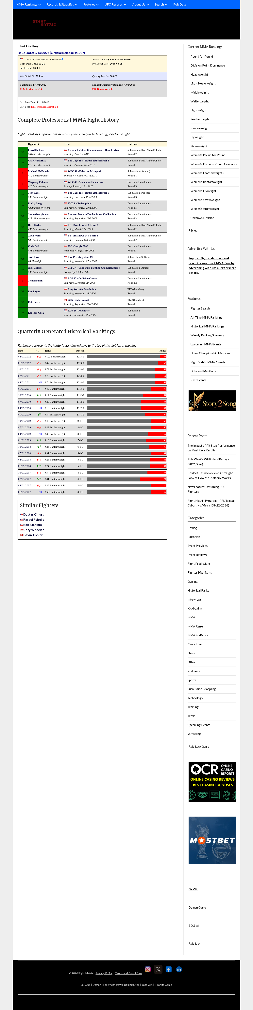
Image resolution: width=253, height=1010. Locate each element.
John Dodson (35, 280)
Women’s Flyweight (203, 191)
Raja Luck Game (199, 746)
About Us (138, 4)
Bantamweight (200, 128)
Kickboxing (195, 608)
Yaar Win (147, 984)
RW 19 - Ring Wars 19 (80, 257)
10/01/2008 (24, 446)
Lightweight (199, 110)
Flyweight (197, 137)
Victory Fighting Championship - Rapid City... (93, 149)
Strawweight (199, 146)
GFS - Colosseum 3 (78, 299)
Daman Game (197, 907)
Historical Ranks (198, 590)
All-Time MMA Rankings (206, 317)
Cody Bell (33, 246)
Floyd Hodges (35, 149)
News (191, 653)
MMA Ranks (196, 626)
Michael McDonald (47, 106)
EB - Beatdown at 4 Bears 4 (83, 224)
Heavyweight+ (200, 74)
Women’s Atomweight (205, 208)
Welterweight (200, 101)
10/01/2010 (24, 395)
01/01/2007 (24, 491)
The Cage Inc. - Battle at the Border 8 (88, 160)
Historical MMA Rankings (207, 326)
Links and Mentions (203, 371)
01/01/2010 (24, 414)
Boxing (192, 528)
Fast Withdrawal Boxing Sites (121, 984)
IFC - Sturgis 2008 (78, 246)
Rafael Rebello (33, 519)
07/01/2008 (24, 453)
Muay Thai (195, 644)
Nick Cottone (35, 267)
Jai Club (86, 984)
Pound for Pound (202, 56)
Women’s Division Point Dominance (214, 164)
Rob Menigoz (32, 524)
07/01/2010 (24, 401)
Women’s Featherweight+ (207, 173)
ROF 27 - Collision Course (82, 278)
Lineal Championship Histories (210, 353)
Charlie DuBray (37, 160)
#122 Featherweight (31, 88)
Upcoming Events (199, 725)
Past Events (198, 380)
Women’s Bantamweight (206, 182)
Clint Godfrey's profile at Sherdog (42, 59)
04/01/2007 (24, 485)
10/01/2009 (24, 420)
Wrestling (194, 733)
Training (193, 707)
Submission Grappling (202, 689)
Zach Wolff (34, 235)
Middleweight (200, 92)
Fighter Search (200, 308)
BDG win (194, 925)
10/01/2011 (24, 369)
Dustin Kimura (33, 514)
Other (191, 662)
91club (193, 230)
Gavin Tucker (33, 535)
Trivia (191, 715)
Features (89, 4)
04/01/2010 (24, 408)
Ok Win (193, 889)
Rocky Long (35, 203)
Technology (195, 698)
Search (159, 4)
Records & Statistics (60, 4)
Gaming (193, 581)
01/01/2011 (24, 388)
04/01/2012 (24, 356)
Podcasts (194, 671)
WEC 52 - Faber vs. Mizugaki (84, 171)
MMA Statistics (198, 635)
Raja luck (194, 943)
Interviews (195, 599)
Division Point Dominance (208, 65)
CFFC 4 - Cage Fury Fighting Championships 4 (94, 267)
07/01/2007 (24, 478)
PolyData (179, 4)
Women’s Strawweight (205, 200)
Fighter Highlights (200, 572)
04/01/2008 (24, 459)
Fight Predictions (199, 563)
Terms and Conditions (128, 973)
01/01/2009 (24, 440)
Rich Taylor (35, 224)
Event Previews (198, 545)
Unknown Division (202, 217)
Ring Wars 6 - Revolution (82, 289)
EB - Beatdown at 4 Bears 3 (83, 235)
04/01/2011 (24, 382)
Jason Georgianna (38, 214)
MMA (191, 617)
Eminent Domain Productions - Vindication (92, 214)
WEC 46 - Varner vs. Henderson (85, 182)
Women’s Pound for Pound (208, 155)
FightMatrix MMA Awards (208, 362)
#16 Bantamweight (102, 88)
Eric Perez (34, 302)
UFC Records (114, 4)
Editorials (194, 536)
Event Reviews (197, 554)
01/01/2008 (24, 466)
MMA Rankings (26, 4)
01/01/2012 (24, 363)
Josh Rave (34, 192)
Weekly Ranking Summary (207, 335)
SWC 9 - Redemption (79, 203)
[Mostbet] (212, 863)
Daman (97, 984)
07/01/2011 (24, 375)
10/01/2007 (24, 472)
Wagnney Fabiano (38, 182)
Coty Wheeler (33, 530)
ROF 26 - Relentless (79, 310)
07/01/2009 (24, 427)
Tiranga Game (163, 984)
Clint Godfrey (28, 46)
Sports (192, 680)
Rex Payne (34, 291)
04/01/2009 (24, 433)
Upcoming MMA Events (206, 344)
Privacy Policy (104, 973)
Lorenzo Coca (36, 312)
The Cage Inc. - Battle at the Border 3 (88, 192)
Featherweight (200, 119)
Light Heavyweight (203, 83)
